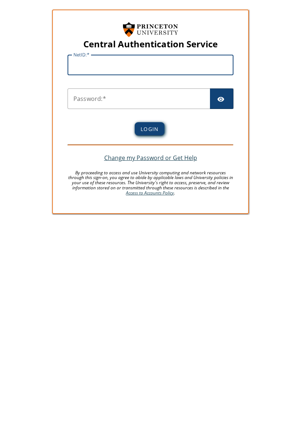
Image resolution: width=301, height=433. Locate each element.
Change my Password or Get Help (150, 158)
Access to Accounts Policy (150, 193)
